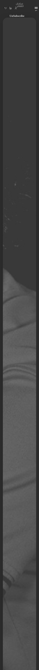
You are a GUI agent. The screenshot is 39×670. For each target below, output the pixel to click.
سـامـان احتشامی (19, 5)
